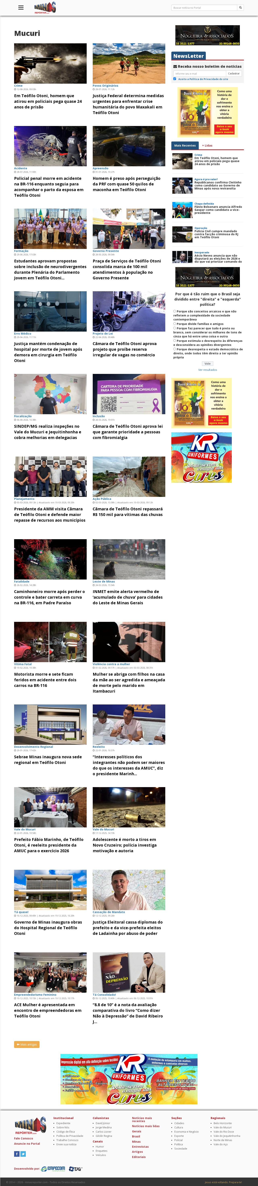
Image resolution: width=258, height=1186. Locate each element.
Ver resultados (207, 370)
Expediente (63, 1123)
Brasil (136, 1136)
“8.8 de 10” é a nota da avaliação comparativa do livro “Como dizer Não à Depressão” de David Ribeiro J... (128, 1013)
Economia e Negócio (186, 1131)
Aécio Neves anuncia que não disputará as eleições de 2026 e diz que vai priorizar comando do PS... (218, 260)
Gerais (136, 1131)
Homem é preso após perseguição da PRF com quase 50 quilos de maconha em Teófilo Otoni (126, 184)
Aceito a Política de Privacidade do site (203, 79)
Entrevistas (140, 1147)
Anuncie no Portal (27, 1143)
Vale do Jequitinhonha (227, 1136)
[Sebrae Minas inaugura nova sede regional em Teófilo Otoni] (50, 724)
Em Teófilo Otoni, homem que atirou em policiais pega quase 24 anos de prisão (48, 101)
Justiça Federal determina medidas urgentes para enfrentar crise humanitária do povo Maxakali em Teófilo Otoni (128, 104)
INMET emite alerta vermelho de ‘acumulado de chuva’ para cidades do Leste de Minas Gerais (128, 597)
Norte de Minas (223, 1140)
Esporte (179, 1136)
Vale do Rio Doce (224, 1131)
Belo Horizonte (223, 1123)
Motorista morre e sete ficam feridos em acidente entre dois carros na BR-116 (45, 679)
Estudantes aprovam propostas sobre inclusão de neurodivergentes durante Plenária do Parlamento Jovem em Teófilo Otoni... (50, 269)
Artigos (137, 1152)
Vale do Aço (221, 1144)
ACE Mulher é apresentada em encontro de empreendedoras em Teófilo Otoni (47, 1010)
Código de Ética (65, 1131)
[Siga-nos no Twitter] (23, 1154)
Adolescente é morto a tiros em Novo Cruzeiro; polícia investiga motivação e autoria (125, 845)
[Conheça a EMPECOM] (53, 1168)
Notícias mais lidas (146, 1126)
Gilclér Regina (104, 1136)
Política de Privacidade (69, 1136)
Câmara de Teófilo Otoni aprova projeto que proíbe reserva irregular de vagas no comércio (125, 349)
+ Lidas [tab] (207, 145)
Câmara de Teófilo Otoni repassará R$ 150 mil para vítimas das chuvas (128, 511)
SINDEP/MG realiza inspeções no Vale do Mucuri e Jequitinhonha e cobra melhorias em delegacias (47, 431)
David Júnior (103, 1123)
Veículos (101, 1155)
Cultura (178, 1127)
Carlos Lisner (103, 1131)
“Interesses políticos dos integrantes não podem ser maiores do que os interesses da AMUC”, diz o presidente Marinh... (129, 765)
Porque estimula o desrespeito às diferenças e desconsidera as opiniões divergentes (207, 343)
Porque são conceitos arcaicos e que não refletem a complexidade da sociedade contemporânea (204, 315)
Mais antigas (28, 1044)
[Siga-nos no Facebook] (17, 1154)
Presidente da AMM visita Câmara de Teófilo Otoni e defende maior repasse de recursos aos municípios (49, 514)
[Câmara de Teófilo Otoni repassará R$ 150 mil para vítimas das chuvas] (129, 476)
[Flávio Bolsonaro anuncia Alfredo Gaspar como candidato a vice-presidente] (182, 210)
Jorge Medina (104, 1127)
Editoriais (139, 1157)
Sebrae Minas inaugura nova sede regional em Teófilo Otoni (48, 759)
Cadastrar (234, 73)
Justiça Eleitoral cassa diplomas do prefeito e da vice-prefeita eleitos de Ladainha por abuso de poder (128, 927)
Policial (178, 1140)
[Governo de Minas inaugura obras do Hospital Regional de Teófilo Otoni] (50, 889)
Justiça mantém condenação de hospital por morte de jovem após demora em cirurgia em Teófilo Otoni (48, 352)
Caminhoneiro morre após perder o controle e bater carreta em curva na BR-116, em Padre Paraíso (49, 597)
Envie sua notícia (66, 1144)
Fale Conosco (23, 1138)
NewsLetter (188, 56)
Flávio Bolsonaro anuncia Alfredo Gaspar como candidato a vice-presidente (218, 210)
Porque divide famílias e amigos (200, 324)
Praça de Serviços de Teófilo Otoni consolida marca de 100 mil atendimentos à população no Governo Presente (127, 269)
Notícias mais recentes (142, 1119)
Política (178, 1144)
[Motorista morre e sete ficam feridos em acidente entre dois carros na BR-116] (50, 641)
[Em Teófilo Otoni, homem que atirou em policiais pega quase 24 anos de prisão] (50, 63)
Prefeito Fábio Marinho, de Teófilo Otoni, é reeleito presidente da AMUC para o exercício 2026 (48, 845)
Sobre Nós (62, 1127)
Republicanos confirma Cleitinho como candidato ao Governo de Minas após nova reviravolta (218, 185)
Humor (100, 1146)
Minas (136, 1141)
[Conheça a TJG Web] (76, 1168)
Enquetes (101, 1151)
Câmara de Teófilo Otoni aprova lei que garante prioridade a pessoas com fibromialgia (128, 431)
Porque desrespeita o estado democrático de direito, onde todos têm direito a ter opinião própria (208, 353)
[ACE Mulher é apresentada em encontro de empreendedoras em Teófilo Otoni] (50, 972)
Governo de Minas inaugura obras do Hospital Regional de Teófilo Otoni (48, 927)
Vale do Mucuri (223, 1127)
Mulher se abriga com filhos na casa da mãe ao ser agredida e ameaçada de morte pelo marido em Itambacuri (129, 682)
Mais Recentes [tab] (185, 145)
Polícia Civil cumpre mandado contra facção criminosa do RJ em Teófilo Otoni (216, 234)
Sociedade (180, 1148)
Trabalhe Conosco (67, 1140)
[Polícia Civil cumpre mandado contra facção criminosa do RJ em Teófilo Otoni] (182, 234)
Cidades (179, 1123)
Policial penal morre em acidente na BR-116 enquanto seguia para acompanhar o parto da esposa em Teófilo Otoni (48, 187)
